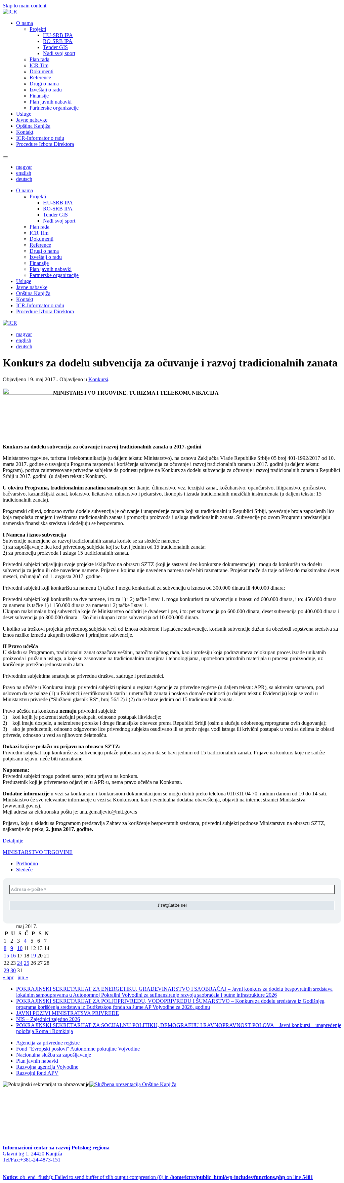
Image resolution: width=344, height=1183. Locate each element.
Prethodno (27, 863)
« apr (8, 977)
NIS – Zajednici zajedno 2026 (48, 1019)
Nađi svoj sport (59, 53)
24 (20, 963)
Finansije (39, 95)
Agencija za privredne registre (48, 1043)
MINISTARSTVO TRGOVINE (38, 852)
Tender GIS (55, 47)
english (23, 173)
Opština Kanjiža (33, 126)
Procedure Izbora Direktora (45, 144)
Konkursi (98, 379)
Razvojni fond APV (37, 1073)
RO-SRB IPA (58, 41)
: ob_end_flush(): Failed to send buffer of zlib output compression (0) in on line (158, 1177)
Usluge (23, 114)
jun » (22, 977)
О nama (24, 23)
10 (20, 948)
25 (26, 963)
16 (13, 955)
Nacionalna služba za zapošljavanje (53, 1055)
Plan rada (39, 59)
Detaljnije (13, 840)
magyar (24, 167)
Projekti (38, 29)
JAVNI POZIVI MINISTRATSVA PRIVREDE (67, 1013)
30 (13, 970)
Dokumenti (41, 71)
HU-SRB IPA (58, 35)
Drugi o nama (44, 83)
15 (6, 955)
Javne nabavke (31, 120)
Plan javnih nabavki (51, 102)
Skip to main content (24, 5)
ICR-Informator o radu (40, 138)
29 (6, 970)
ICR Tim (39, 65)
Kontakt (24, 132)
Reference (40, 77)
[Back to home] (10, 11)
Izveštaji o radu (46, 89)
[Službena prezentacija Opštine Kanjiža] (132, 1084)
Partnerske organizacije (54, 108)
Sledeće (24, 869)
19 (33, 955)
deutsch (24, 179)
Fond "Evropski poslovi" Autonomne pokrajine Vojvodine (78, 1049)
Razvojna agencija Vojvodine (47, 1067)
